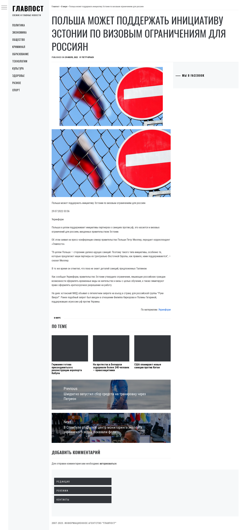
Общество (18, 40)
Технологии (19, 61)
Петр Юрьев (88, 57)
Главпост (28, 8)
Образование (20, 54)
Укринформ (164, 309)
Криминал (18, 47)
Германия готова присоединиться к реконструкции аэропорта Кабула (67, 369)
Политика (18, 25)
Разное (16, 83)
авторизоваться (108, 463)
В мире (57, 318)
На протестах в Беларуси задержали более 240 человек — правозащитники (111, 367)
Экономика (19, 32)
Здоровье (18, 76)
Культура (18, 68)
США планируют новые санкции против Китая (147, 366)
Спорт (16, 90)
